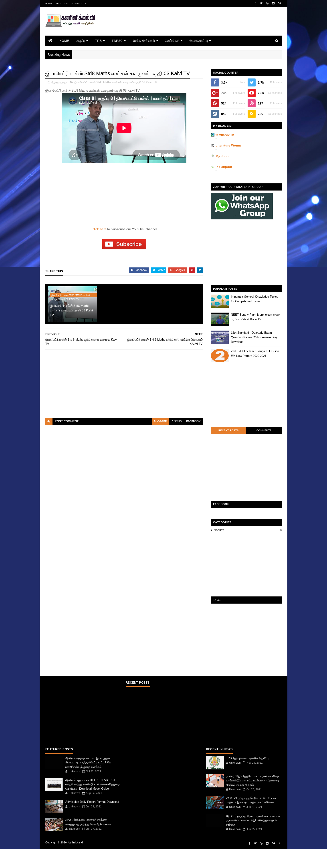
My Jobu (222, 156)
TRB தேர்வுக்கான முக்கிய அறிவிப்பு (247, 758)
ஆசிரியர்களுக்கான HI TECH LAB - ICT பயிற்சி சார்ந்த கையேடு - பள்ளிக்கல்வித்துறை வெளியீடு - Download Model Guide (92, 784)
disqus (177, 421)
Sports (219, 530)
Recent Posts (228, 430)
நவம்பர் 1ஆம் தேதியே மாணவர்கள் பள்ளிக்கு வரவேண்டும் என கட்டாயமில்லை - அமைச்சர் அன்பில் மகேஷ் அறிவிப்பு (252, 781)
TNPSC (117, 40)
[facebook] (255, 3)
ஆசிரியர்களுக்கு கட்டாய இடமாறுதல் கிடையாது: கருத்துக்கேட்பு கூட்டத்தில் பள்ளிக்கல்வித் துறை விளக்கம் (88, 763)
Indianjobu (224, 167)
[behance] (279, 3)
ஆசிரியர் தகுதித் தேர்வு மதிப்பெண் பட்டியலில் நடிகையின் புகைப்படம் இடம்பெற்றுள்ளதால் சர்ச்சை (253, 820)
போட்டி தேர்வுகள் (144, 40)
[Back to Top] (279, 843)
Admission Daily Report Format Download (92, 801)
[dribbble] (267, 3)
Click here (99, 229)
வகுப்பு (81, 40)
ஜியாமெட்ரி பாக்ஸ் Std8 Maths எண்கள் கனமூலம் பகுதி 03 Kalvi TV (115, 82)
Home (48, 3)
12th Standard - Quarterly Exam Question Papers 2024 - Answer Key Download (254, 337)
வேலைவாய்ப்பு (199, 40)
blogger (160, 421)
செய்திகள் (172, 40)
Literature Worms (229, 145)
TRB (98, 40)
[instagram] (273, 3)
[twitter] (261, 3)
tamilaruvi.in (225, 134)
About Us (62, 3)
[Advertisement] (201, 27)
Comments (264, 430)
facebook (193, 421)
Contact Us (78, 3)
